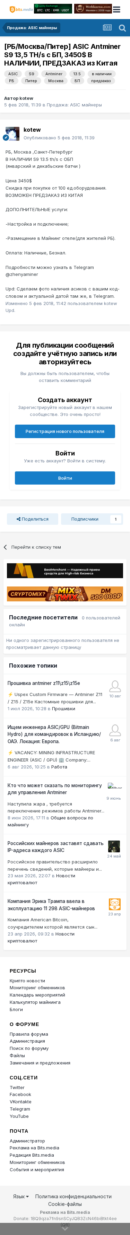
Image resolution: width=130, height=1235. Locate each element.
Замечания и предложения (40, 1063)
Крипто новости (27, 980)
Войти (65, 478)
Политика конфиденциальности (73, 1196)
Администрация (27, 1041)
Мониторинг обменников (37, 987)
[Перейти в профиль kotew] (12, 134)
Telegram (20, 1109)
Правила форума (29, 1034)
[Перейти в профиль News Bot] (115, 904)
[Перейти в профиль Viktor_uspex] (115, 686)
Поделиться (34, 519)
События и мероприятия (37, 1169)
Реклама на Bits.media (34, 1147)
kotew (26, 98)
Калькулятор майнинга (35, 1002)
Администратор (27, 1140)
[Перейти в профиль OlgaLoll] (115, 730)
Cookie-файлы (65, 1204)
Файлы (17, 1055)
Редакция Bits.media (32, 1155)
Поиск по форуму (29, 1048)
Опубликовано (59, 137)
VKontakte (21, 1101)
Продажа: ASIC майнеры (74, 104)
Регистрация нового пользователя (65, 431)
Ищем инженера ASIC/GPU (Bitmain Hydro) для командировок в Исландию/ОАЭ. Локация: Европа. (54, 734)
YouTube (19, 1116)
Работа (59, 766)
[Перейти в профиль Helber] (114, 788)
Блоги (16, 1009)
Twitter (17, 1087)
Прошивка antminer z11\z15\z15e (44, 683)
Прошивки (63, 708)
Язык (19, 1196)
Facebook (20, 1094)
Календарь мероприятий (37, 995)
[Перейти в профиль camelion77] (114, 846)
